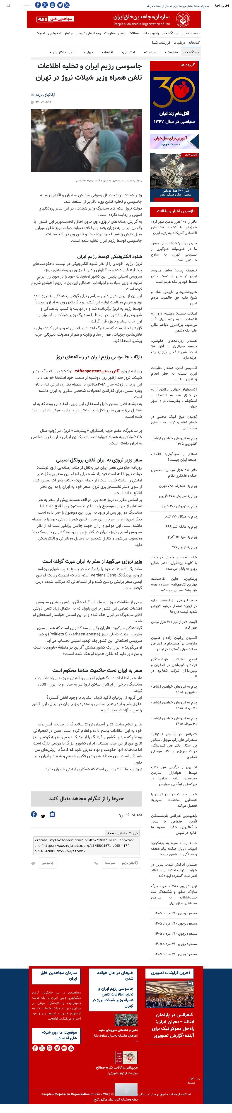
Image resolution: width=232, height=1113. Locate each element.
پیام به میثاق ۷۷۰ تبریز (180, 517)
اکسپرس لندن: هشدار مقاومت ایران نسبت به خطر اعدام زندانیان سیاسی (174, 373)
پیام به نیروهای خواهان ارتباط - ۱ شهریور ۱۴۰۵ (174, 689)
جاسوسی (47, 863)
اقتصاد (107, 52)
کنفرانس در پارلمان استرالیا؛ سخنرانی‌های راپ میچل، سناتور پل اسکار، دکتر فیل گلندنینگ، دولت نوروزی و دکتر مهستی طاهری (174, 746)
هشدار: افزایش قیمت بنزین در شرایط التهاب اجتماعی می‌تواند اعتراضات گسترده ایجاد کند (174, 870)
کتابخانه (194, 43)
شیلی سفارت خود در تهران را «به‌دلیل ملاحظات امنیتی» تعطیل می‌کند (174, 800)
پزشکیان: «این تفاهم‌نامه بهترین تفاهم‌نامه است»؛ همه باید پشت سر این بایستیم (174, 584)
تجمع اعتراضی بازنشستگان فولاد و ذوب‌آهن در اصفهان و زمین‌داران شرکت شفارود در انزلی (174, 668)
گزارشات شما (161, 43)
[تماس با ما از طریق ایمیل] (64, 1048)
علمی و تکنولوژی (62, 52)
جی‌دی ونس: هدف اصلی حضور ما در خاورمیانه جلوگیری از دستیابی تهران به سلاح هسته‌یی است (174, 252)
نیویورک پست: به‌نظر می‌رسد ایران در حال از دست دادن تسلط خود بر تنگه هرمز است (174, 276)
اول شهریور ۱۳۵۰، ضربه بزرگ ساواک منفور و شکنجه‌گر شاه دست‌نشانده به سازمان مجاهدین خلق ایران (174, 895)
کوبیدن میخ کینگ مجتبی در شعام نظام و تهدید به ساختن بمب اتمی (174, 422)
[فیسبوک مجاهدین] (38, 5)
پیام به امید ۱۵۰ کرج (182, 537)
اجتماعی (128, 52)
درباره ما (179, 43)
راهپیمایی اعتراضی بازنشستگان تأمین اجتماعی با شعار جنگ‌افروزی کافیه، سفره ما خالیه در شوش (174, 824)
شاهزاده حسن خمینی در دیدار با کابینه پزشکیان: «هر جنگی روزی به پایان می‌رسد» (174, 563)
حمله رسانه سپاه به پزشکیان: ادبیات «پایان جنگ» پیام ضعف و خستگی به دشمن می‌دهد (174, 848)
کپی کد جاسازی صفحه (122, 833)
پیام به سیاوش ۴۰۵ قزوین (178, 496)
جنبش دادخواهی (60, 33)
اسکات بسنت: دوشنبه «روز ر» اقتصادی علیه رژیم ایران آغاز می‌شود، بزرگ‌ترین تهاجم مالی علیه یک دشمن (174, 322)
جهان (88, 52)
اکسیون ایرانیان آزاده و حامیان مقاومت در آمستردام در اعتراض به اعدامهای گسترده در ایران (174, 643)
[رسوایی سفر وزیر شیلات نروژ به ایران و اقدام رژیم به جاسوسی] (86, 140)
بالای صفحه (192, 1079)
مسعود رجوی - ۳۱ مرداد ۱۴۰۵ (176, 913)
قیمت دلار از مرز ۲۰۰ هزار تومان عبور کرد (174, 625)
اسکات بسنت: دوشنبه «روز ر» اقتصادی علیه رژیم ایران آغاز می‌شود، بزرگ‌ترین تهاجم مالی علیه (158, 6)
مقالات (134, 33)
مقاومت (171, 52)
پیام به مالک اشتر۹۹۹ (181, 527)
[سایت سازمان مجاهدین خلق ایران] (114, 19)
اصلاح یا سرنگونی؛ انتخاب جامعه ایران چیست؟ (174, 457)
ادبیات (40, 33)
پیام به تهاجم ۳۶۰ (184, 547)
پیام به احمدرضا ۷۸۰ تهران (178, 486)
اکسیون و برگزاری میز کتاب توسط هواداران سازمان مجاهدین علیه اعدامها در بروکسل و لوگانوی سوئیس (174, 775)
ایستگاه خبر (170, 33)
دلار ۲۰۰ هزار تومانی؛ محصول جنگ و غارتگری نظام (174, 473)
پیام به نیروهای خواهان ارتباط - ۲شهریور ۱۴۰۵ (174, 441)
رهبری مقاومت (115, 33)
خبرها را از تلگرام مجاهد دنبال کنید (86, 799)
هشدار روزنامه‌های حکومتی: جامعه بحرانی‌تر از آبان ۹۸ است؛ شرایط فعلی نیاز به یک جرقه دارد (174, 349)
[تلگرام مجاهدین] (59, 5)
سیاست (150, 52)
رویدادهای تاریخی (88, 33)
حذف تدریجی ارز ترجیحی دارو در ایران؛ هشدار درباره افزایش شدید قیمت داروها (174, 606)
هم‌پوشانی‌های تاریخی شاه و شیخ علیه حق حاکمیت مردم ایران (174, 297)
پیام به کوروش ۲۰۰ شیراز (179, 506)
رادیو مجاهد (150, 33)
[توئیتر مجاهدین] (45, 5)
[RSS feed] (67, 5)
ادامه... (53, 1018)
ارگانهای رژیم (45, 95)
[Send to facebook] (34, 814)
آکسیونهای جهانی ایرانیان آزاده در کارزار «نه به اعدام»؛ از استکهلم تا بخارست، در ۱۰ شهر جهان (174, 398)
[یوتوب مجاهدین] (52, 5)
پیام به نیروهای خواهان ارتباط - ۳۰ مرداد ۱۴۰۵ (174, 721)
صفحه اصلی (191, 33)
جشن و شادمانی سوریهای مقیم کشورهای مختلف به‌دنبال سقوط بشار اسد (116, 1036)
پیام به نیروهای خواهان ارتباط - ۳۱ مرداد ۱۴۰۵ (174, 705)
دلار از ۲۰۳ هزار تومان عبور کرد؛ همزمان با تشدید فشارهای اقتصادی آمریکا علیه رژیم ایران (174, 227)
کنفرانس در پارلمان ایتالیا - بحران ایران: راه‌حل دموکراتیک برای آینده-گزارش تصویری (173, 1025)
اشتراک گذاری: (130, 815)
